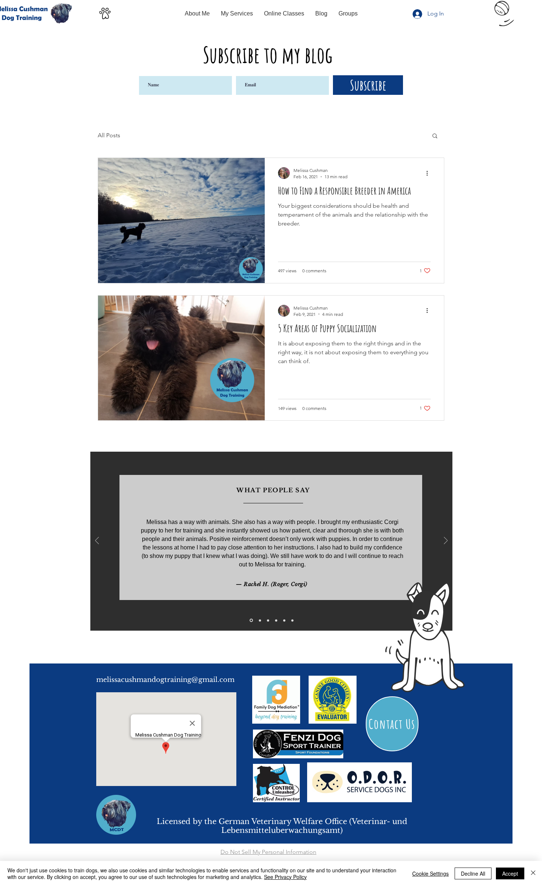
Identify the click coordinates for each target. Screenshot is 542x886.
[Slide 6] (292, 620)
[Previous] (97, 541)
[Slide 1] (251, 620)
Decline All (473, 873)
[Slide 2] (260, 620)
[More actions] (429, 173)
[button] (434, 136)
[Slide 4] (276, 620)
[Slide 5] (284, 620)
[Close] (533, 873)
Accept (510, 873)
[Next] (446, 541)
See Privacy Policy (285, 876)
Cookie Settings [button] (430, 873)
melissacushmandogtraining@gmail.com (165, 680)
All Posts (109, 135)
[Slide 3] (268, 620)
